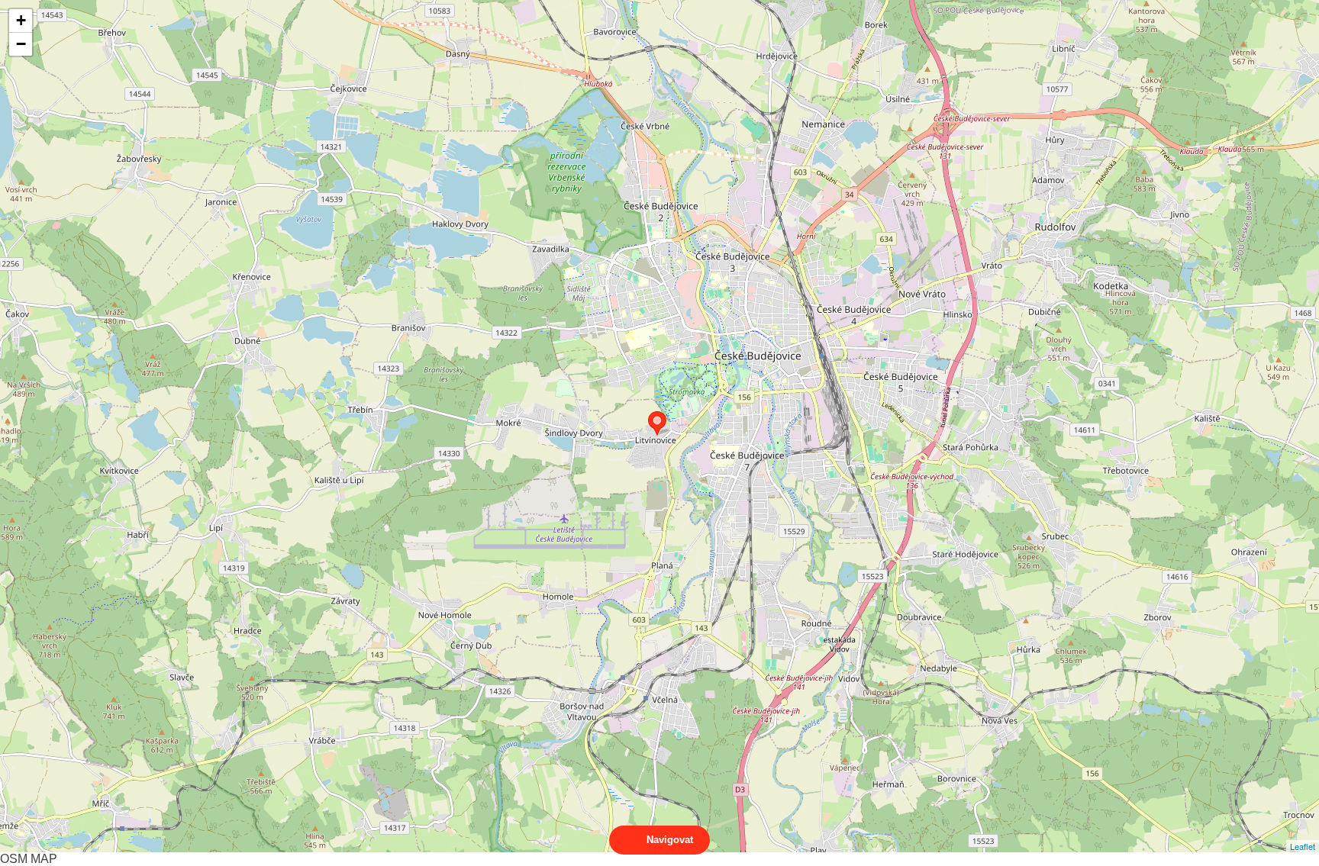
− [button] (21, 43)
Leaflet (1302, 846)
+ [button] (21, 20)
